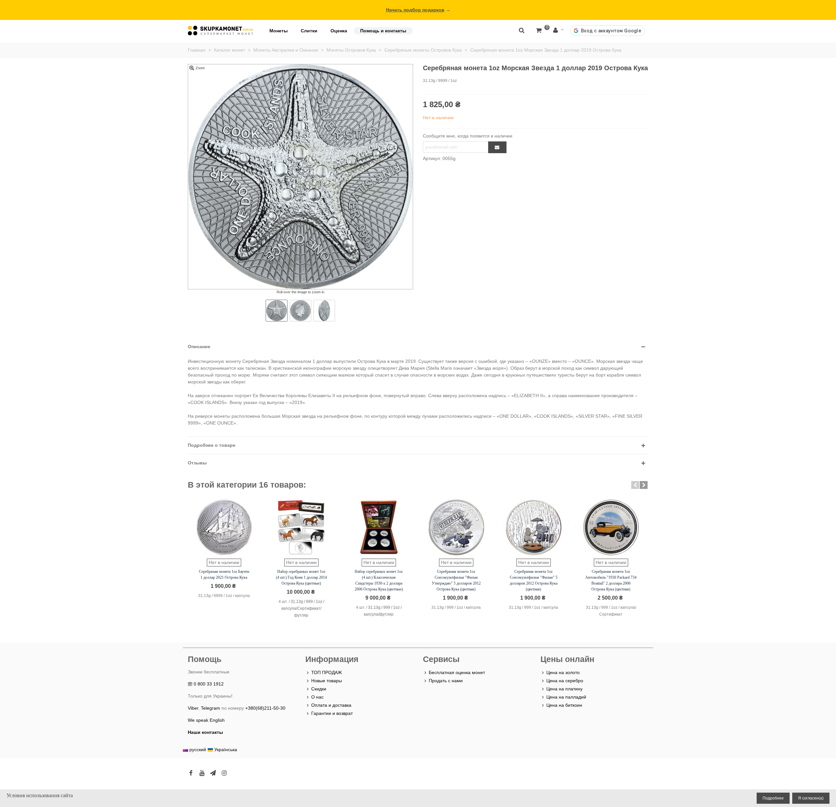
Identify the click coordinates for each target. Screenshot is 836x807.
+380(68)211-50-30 (265, 708)
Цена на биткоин (564, 705)
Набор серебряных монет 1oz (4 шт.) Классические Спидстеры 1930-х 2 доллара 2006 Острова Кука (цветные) (379, 580)
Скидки (318, 688)
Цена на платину (564, 688)
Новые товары (326, 680)
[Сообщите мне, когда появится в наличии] (497, 147)
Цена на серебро (564, 680)
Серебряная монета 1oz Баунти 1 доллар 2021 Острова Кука (224, 574)
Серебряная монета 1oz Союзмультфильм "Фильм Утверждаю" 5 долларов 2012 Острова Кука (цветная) (456, 580)
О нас (317, 697)
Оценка (338, 30)
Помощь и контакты (383, 30)
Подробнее (773, 798)
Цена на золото (563, 672)
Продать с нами (446, 680)
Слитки (309, 30)
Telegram (210, 708)
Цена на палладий (566, 697)
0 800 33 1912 (209, 683)
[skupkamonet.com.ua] (220, 30)
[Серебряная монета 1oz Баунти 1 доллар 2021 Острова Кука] (224, 527)
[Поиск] (521, 30)
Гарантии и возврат (332, 713)
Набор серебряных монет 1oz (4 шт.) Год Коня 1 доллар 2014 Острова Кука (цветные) (301, 577)
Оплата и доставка (331, 705)
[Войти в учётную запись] (558, 30)
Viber (193, 708)
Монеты (278, 30)
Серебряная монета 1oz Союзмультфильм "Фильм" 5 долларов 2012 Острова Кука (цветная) (533, 580)
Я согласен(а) (811, 798)
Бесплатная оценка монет (457, 672)
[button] (635, 485)
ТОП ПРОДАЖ (326, 672)
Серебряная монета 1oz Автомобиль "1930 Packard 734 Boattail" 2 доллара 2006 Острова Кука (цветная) (610, 580)
